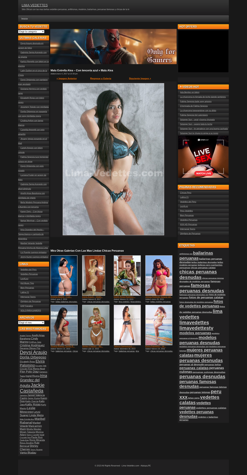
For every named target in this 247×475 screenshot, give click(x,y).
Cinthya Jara (35, 342)
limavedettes (136, 302)
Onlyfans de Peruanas (30, 301)
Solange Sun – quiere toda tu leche (196, 124)
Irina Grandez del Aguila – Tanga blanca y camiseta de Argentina (31, 234)
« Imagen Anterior (67, 78)
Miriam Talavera (27, 432)
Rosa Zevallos (27, 443)
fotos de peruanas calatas (206, 297)
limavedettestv (196, 328)
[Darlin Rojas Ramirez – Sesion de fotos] (129, 275)
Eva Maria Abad (36, 368)
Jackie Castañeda (32, 388)
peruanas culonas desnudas (209, 372)
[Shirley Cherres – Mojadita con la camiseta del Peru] (97, 325)
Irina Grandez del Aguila (33, 381)
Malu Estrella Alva (27, 419)
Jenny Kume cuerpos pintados (34, 257)
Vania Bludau (28, 452)
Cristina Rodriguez (32, 345)
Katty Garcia (31, 401)
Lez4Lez (24, 279)
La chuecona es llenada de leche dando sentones (203, 97)
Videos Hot (190, 87)
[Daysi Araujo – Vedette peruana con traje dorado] (97, 275)
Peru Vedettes (186, 211)
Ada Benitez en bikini (189, 92)
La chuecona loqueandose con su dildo (198, 110)
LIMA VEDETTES (35, 5)
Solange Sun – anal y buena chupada (197, 119)
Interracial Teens (28, 297)
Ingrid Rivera (32, 376)
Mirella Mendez (34, 429)
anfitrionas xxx (186, 254)
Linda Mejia (36, 415)
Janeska (23, 395)
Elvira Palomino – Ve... (155, 346)
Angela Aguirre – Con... (61, 297)
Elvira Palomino (32, 363)
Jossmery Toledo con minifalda (34, 107)
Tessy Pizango (36, 450)
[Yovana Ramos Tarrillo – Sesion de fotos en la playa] (66, 325)
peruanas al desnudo (191, 364)
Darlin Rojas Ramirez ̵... (124, 297)
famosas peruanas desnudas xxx (194, 295)
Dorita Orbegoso (33, 357)
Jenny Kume (34, 398)
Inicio (25, 18)
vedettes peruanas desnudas (196, 414)
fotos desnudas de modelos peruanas (196, 302)
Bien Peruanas (27, 288)
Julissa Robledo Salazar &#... (158, 297)
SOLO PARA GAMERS (30, 310)
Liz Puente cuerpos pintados (33, 252)
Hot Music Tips (27, 283)
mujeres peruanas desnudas (201, 357)
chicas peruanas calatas (203, 267)
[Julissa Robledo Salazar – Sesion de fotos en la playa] (160, 275)
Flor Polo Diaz (29, 371)
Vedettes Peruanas (29, 274)
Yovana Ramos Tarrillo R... (63, 346)
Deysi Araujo (33, 352)
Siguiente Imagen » (140, 78)
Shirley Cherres (29, 447)
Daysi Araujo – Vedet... (92, 297)
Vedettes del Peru (28, 269)
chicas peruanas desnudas (98, 302)
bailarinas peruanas (64, 351)
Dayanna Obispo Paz (30, 348)
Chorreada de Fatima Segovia (194, 106)
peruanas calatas (194, 368)
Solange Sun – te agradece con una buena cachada (204, 129)
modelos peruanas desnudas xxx (194, 347)
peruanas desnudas (202, 376)
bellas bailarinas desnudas (66, 302)
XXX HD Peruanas (188, 224)
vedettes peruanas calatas (211, 408)
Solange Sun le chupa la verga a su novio (199, 133)
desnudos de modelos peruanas (194, 281)
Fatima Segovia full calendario (194, 115)
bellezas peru (204, 265)
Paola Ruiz (37, 437)
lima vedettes (124, 302)
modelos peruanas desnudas (199, 340)
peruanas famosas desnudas (197, 384)
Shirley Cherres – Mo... (92, 346)
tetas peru (194, 398)
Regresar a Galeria (100, 78)
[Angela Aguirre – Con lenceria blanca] (66, 275)
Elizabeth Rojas (27, 362)
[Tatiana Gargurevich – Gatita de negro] (129, 325)
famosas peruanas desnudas (201, 288)
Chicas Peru (185, 193)
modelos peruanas (195, 333)
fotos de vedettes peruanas (201, 303)
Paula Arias (24, 440)
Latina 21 (24, 292)
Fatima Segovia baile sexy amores (196, 101)
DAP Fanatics (26, 306)
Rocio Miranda (37, 440)
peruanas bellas (212, 364)
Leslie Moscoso (27, 410)
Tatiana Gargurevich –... (124, 346)
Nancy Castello (33, 435)
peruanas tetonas (200, 392)
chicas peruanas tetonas (213, 278)
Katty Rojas (33, 404)
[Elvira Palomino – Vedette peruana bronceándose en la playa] (160, 325)
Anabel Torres (25, 336)
